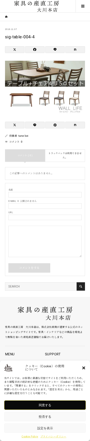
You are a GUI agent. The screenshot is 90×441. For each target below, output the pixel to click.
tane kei (23, 135)
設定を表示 (45, 428)
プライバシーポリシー (53, 436)
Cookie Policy (30, 436)
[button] (84, 368)
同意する (45, 405)
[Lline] (55, 49)
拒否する (45, 416)
